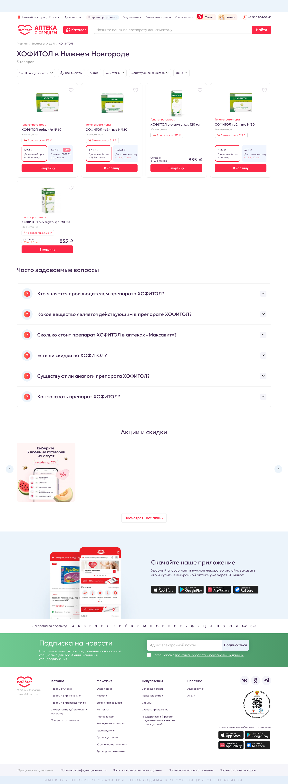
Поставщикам (105, 716)
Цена (179, 73)
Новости (102, 695)
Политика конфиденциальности (84, 770)
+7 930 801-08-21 (259, 17)
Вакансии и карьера (109, 702)
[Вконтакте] (244, 680)
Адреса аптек (195, 688)
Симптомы (113, 73)
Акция (94, 73)
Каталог (78, 29)
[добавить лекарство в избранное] (71, 90)
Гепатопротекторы (34, 124)
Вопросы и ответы (153, 688)
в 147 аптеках (158, 160)
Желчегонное (30, 134)
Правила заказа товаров (238, 770)
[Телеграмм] (266, 680)
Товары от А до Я (61, 688)
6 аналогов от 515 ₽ (40, 232)
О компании (104, 688)
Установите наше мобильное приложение (244, 727)
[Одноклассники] (255, 680)
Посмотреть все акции (144, 518)
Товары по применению (66, 695)
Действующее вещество (148, 73)
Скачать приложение (155, 709)
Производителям (107, 737)
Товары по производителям (68, 702)
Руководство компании (111, 751)
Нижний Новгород (34, 17)
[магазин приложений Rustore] (245, 589)
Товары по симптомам (65, 720)
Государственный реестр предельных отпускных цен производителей (158, 720)
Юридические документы (112, 744)
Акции (191, 695)
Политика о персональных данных (137, 770)
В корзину (47, 168)
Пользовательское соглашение (191, 770)
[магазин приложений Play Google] (191, 589)
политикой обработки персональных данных (209, 655)
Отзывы (146, 702)
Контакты (103, 709)
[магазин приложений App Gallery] (218, 589)
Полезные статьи (152, 695)
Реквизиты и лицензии (111, 723)
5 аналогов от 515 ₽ (40, 140)
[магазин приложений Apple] (163, 589)
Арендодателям (106, 730)
